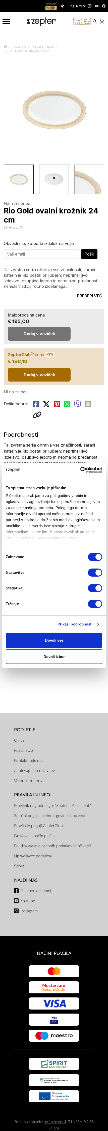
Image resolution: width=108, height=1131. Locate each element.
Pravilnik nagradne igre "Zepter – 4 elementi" (52, 806)
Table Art (19, 46)
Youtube (28, 901)
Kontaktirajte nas (28, 761)
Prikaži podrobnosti (75, 624)
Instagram (29, 911)
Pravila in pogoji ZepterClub (38, 826)
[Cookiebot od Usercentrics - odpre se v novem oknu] (80, 470)
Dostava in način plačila (35, 836)
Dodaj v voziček (39, 374)
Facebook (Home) (36, 891)
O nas (19, 740)
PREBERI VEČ (89, 295)
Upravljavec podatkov (33, 856)
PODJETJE (24, 730)
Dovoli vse (54, 640)
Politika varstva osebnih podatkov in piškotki (52, 846)
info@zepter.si (55, 1122)
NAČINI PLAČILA (54, 953)
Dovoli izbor (54, 656)
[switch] (95, 573)
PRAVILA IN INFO (32, 795)
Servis (19, 866)
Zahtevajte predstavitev (34, 771)
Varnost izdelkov (28, 781)
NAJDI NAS (26, 880)
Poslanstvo (23, 750)
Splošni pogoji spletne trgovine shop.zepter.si (53, 816)
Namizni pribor (43, 46)
